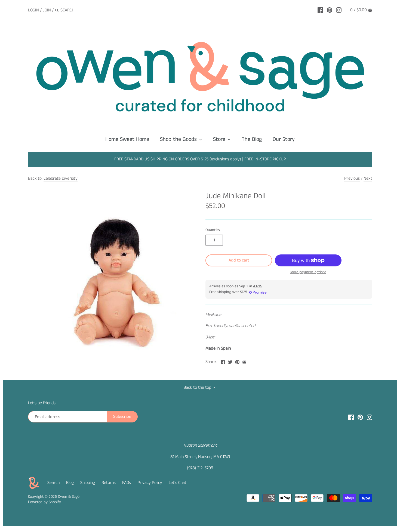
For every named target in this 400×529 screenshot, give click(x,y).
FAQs (126, 483)
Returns (108, 483)
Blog (70, 483)
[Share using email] (244, 361)
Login (33, 10)
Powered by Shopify (44, 502)
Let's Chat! (178, 483)
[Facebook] (320, 10)
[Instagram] (338, 10)
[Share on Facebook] (223, 361)
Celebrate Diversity (61, 178)
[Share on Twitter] (230, 361)
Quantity (212, 230)
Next (368, 178)
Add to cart (239, 260)
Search (53, 483)
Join (47, 10)
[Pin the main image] (237, 361)
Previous (352, 178)
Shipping (87, 483)
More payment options (308, 272)
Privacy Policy (149, 483)
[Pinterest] (329, 10)
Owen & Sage (68, 496)
